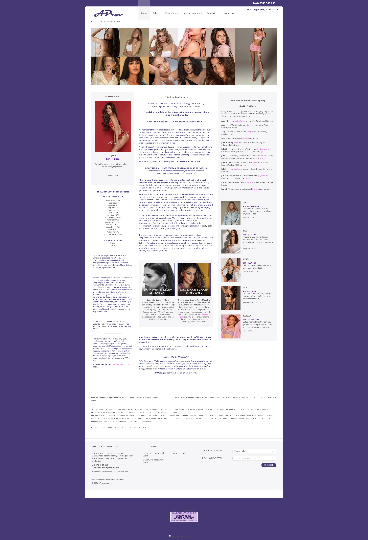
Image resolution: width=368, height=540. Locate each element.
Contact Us (212, 13)
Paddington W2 (113, 232)
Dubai (112, 243)
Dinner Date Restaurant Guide (153, 461)
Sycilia (113, 155)
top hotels (185, 202)
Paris (113, 245)
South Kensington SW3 (113, 234)
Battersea (113, 203)
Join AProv (229, 13)
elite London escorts (118, 309)
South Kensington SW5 (250, 302)
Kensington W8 (113, 220)
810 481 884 (103, 465)
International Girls (192, 13)
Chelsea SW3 (113, 212)
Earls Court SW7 (113, 215)
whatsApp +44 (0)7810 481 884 (262, 9)
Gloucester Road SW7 (113, 217)
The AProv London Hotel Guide (153, 454)
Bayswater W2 (113, 205)
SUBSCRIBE (268, 465)
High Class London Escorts (184, 510)
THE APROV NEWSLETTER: (212, 458)
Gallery (156, 13)
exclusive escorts (173, 147)
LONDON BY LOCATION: (212, 451)
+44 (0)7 (271, 397)
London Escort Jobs (178, 453)
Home (144, 13)
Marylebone (246, 248)
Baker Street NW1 (113, 200)
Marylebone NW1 (113, 227)
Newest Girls (171, 13)
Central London (248, 272)
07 (97, 465)
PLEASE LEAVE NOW (138, 427)
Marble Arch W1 (112, 224)
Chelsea (110, 175)
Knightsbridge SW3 (112, 222)
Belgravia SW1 (113, 208)
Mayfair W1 (246, 218)
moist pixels (120, 479)
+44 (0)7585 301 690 (263, 3)
